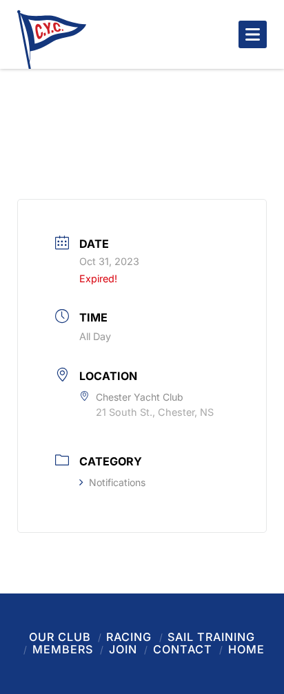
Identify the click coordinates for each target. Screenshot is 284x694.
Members (62, 649)
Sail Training (211, 637)
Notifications (117, 482)
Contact (182, 649)
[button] (253, 34)
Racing (129, 637)
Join (123, 649)
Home (246, 649)
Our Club (60, 637)
